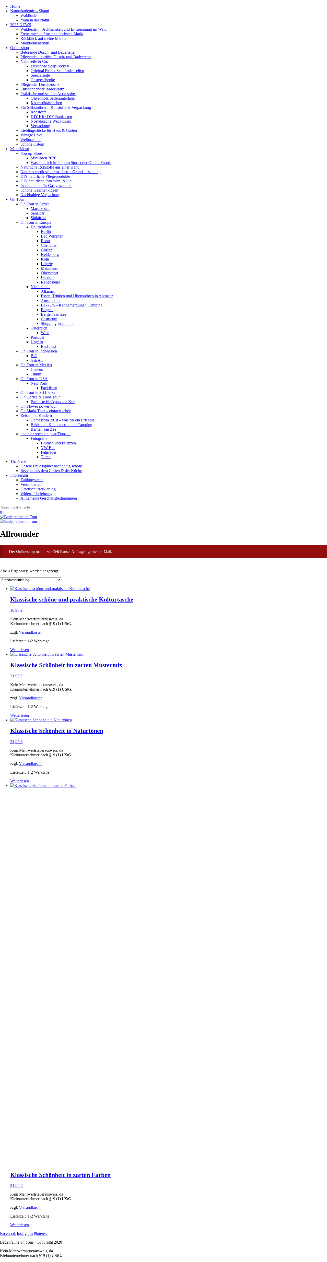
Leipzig (47, 264)
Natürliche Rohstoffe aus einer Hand (49, 167)
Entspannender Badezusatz (42, 89)
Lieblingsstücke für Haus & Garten (48, 130)
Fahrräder (48, 452)
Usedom (47, 277)
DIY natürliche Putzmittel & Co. (46, 181)
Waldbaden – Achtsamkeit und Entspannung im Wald (63, 29)
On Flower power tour (38, 406)
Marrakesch (40, 208)
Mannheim (49, 268)
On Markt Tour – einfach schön (45, 411)
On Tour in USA (34, 378)
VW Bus (48, 447)
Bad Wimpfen (52, 236)
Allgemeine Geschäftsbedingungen (48, 498)
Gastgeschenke (43, 80)
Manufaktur (19, 149)
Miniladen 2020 (43, 158)
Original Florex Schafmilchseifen (57, 70)
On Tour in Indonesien (38, 351)
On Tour (17, 199)
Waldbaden (29, 15)
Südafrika (38, 218)
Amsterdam (50, 300)
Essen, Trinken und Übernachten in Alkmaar (77, 296)
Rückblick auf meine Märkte (43, 38)
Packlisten (49, 388)
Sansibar (37, 213)
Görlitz (46, 250)
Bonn (45, 241)
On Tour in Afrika (35, 204)
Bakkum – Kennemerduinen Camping (71, 305)
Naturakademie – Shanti (29, 11)
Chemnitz (48, 245)
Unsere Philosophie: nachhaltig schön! (51, 466)
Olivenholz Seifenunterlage (53, 98)
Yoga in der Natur (34, 20)
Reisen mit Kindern (36, 415)
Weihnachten (30, 139)
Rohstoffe (38, 112)
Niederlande (40, 287)
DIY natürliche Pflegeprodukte (45, 176)
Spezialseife (40, 75)
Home (15, 6)
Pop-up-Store (31, 153)
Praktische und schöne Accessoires (48, 93)
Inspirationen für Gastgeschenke (46, 185)
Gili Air (37, 360)
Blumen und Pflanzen (58, 443)
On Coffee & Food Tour (40, 397)
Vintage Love (31, 135)
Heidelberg (50, 254)
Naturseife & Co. (34, 61)
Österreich (39, 328)
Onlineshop (19, 47)
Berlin (46, 231)
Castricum (49, 319)
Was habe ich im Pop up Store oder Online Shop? (71, 162)
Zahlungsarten (31, 480)
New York (39, 383)
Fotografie (39, 438)
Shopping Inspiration (58, 323)
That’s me (18, 461)
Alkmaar (48, 291)
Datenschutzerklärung (38, 489)
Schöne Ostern (32, 144)
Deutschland (41, 227)
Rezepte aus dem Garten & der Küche (51, 470)
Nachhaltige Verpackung (40, 195)
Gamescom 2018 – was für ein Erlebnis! (63, 420)
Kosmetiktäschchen (46, 103)
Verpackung (40, 126)
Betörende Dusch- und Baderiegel (47, 52)
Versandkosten (30, 632)
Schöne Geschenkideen (39, 190)
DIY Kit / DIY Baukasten (51, 116)
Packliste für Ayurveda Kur (53, 401)
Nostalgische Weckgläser (51, 121)
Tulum (36, 374)
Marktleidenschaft (34, 43)
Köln (45, 259)
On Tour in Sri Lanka (37, 392)
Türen (46, 457)
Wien (45, 333)
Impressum (19, 475)
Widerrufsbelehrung (36, 493)
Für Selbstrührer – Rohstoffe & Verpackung (55, 107)
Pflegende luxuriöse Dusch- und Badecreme (55, 57)
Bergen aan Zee (53, 314)
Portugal (37, 337)
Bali (34, 355)
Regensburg (50, 282)
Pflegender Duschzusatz (39, 84)
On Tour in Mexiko (36, 365)
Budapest (48, 346)
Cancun (37, 369)
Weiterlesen (19, 649)
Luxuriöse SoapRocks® (50, 66)
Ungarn (37, 342)
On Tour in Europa (35, 222)
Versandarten (30, 484)
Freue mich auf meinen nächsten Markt (51, 34)
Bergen (47, 310)
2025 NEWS (20, 24)
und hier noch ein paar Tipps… (45, 434)
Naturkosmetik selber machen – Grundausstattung (60, 172)
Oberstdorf (49, 273)
